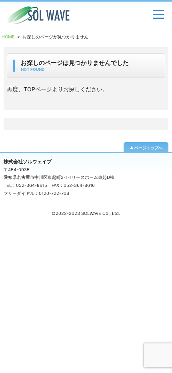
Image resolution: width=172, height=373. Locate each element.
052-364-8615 (31, 185)
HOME (8, 37)
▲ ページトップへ (146, 147)
